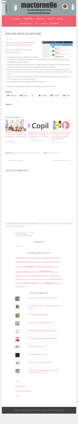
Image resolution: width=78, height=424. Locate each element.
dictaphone (39, 262)
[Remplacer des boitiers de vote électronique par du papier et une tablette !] (15, 125)
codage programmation (51, 258)
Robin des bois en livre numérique (37, 315)
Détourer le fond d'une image (36, 346)
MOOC (44, 276)
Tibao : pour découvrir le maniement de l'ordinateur (42, 338)
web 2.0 (42, 283)
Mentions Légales (20, 386)
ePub (16, 267)
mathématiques (36, 275)
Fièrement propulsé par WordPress (27, 410)
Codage (60, 19)
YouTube (18, 287)
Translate (29, 236)
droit (44, 262)
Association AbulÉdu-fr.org (23, 45)
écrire (59, 153)
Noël (48, 276)
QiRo (7, 42)
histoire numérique (43, 267)
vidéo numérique (31, 283)
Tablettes (40, 19)
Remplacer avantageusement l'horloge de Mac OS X (43, 330)
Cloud (40, 258)
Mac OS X (26, 276)
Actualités (15, 19)
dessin (35, 262)
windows (59, 283)
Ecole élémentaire (22, 153)
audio (26, 258)
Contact (17, 396)
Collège (14, 153)
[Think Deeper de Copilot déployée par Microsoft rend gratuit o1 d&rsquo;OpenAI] (38, 125)
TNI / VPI (50, 19)
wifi (55, 283)
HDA (36, 267)
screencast (43, 279)
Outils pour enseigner (34, 153)
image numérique (23, 271)
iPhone (49, 271)
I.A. (36, 24)
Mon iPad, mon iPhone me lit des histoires (40, 362)
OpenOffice (53, 276)
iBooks (57, 267)
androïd (19, 257)
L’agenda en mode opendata (15, 160)
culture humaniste (23, 261)
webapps (49, 283)
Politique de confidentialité (23, 391)
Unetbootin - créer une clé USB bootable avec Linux (43, 298)
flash (20, 267)
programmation (30, 279)
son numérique (50, 279)
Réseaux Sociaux (25, 24)
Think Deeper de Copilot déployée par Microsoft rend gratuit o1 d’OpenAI (38, 134)
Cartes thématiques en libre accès (61, 160)
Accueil (17, 381)
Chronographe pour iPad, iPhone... (38, 354)
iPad (42, 271)
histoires (52, 267)
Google (23, 267)
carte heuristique (34, 258)
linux (54, 272)
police (24, 279)
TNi (57, 279)
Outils (43, 24)
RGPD (38, 279)
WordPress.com (58, 410)
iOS (38, 272)
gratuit (31, 266)
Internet (34, 272)
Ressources (54, 24)
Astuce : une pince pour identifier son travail (40, 322)
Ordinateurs (27, 19)
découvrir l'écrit (52, 153)
